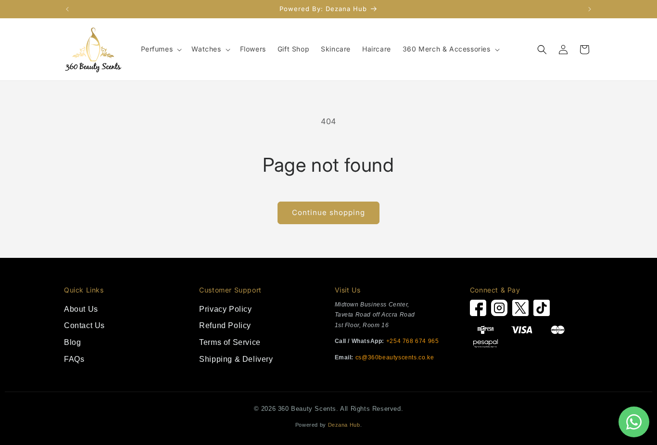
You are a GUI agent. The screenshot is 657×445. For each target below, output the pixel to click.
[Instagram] (499, 310)
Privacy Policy (225, 309)
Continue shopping (328, 212)
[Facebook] (478, 310)
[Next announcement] (589, 9)
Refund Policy (225, 325)
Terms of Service (230, 342)
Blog (72, 342)
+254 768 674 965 (412, 341)
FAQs (74, 359)
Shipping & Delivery (236, 359)
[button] (160, 49)
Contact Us (84, 325)
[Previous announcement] (67, 9)
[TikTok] (541, 310)
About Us (81, 309)
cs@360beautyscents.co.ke (394, 357)
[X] (520, 310)
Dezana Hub (344, 425)
